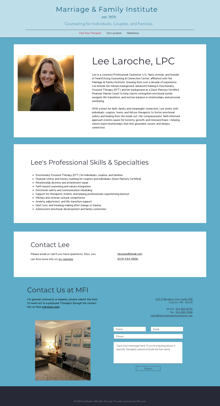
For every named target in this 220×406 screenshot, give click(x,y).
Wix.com (141, 401)
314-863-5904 (184, 312)
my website (65, 259)
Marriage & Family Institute (107, 9)
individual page (51, 307)
